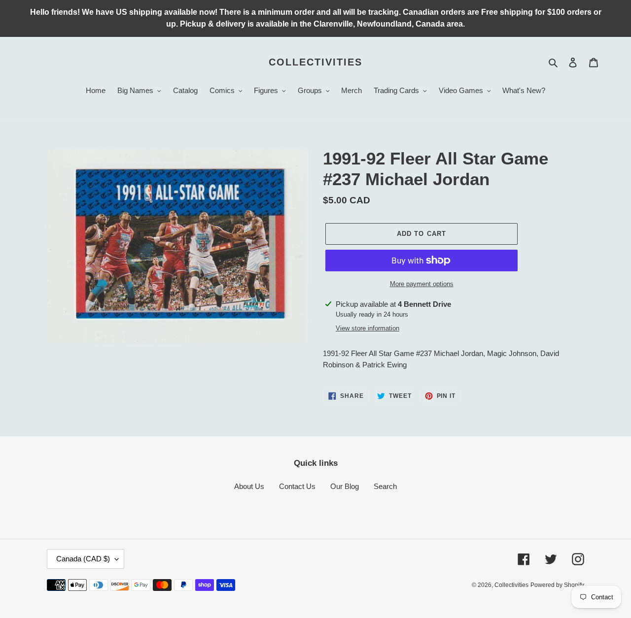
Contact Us (297, 486)
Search (385, 486)
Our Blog (344, 486)
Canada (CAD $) (83, 558)
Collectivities (315, 62)
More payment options (422, 284)
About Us (249, 486)
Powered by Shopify (557, 585)
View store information (367, 328)
